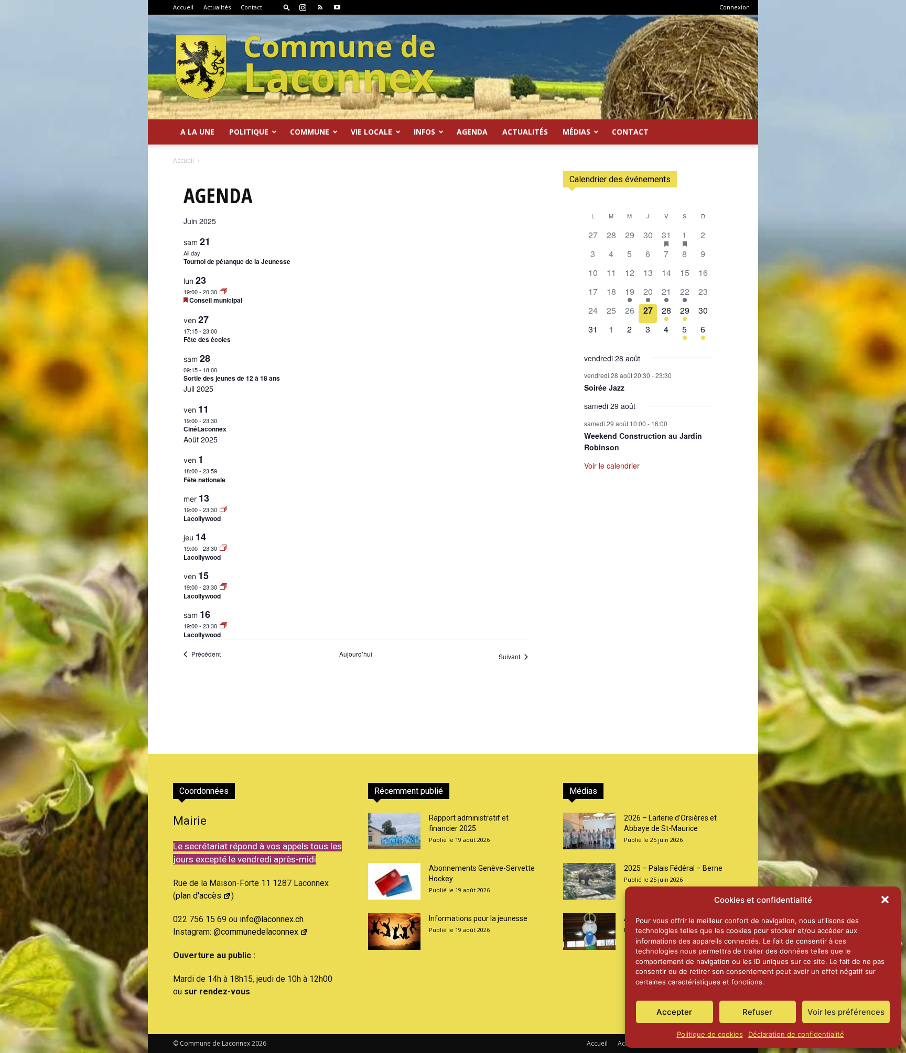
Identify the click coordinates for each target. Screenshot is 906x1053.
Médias (576, 132)
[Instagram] (302, 7)
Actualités (217, 7)
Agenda (472, 132)
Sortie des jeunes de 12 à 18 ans (232, 378)
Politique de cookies (710, 1034)
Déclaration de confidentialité (796, 1034)
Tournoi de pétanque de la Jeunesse (237, 261)
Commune (309, 132)
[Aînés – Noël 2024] (589, 931)
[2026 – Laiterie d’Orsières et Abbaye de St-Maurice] (589, 831)
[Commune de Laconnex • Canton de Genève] (305, 67)
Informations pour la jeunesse (478, 918)
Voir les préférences (846, 1012)
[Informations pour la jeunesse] (394, 931)
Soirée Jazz (604, 387)
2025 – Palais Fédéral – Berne (673, 868)
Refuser (757, 1012)
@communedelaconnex (255, 932)
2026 (259, 1043)
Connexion (734, 7)
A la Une (197, 132)
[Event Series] (223, 291)
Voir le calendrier (612, 465)
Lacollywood (202, 518)
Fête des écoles (207, 339)
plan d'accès (198, 896)
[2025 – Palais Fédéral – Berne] (589, 881)
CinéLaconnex (205, 429)
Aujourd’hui (355, 654)
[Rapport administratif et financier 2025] (394, 831)
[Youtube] (337, 7)
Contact (251, 7)
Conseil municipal (215, 300)
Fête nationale (204, 479)
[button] (885, 899)
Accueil (183, 7)
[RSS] (320, 7)
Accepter (674, 1012)
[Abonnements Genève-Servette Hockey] (394, 881)
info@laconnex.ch (272, 919)
